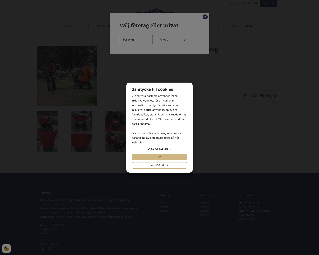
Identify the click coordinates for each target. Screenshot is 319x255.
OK (159, 156)
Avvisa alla (159, 165)
